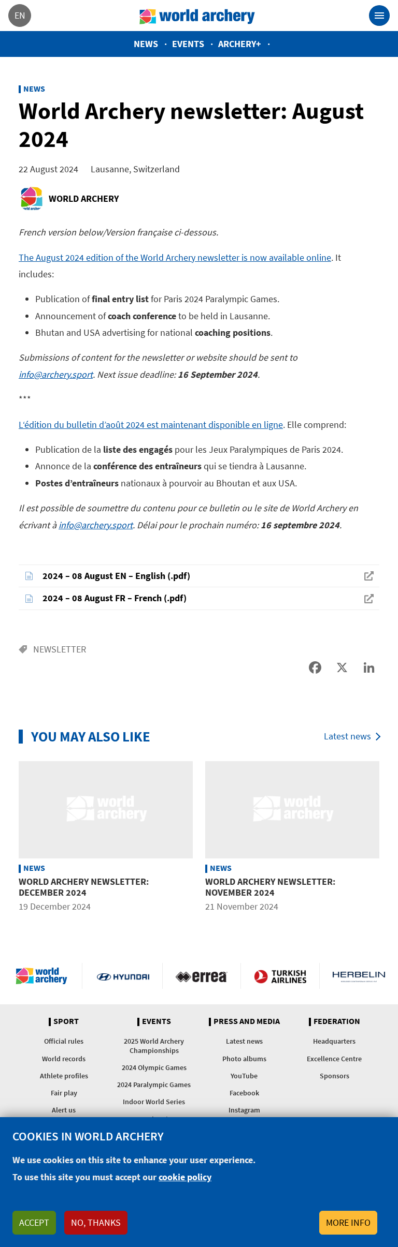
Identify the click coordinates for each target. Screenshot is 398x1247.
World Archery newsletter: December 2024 (84, 887)
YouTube (244, 1075)
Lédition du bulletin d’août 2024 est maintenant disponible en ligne (151, 424)
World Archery (84, 198)
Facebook (244, 1092)
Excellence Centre (334, 1058)
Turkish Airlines (280, 976)
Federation (337, 1021)
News (146, 44)
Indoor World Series (154, 1101)
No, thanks (96, 1222)
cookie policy (185, 1177)
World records (64, 1058)
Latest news (347, 736)
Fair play (64, 1092)
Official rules (63, 1041)
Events (188, 44)
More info (348, 1222)
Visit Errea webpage (202, 976)
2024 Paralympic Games (154, 1084)
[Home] (197, 15)
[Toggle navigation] (379, 15)
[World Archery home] (44, 976)
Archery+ (239, 44)
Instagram (244, 1110)
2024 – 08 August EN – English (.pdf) (116, 576)
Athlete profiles (64, 1075)
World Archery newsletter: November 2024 (270, 887)
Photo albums (244, 1058)
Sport (66, 1021)
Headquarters (334, 1041)
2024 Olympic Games (154, 1067)
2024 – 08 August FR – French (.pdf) (114, 598)
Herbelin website (359, 976)
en (20, 15)
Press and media (247, 1021)
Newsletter (59, 649)
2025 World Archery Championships (154, 1045)
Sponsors (334, 1075)
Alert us (64, 1110)
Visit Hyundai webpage (123, 976)
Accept (34, 1222)
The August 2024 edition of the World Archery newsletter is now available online (175, 257)
